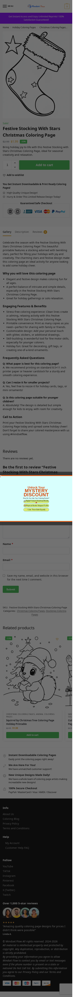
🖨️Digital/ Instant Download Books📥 (36, 501)
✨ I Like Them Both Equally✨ (36, 509)
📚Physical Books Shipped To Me (36, 505)
